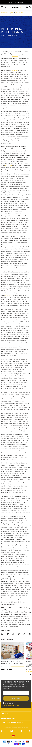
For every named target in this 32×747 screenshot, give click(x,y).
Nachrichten (19, 12)
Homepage (4, 12)
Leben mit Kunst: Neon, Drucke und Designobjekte (12, 662)
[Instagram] (12, 731)
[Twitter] (30, 731)
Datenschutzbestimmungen (11, 705)
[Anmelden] (27, 7)
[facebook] (2, 731)
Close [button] (16, 713)
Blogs (11, 12)
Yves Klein (15, 56)
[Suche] (6, 7)
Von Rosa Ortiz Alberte (17, 666)
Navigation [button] (2, 7)
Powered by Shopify (22, 727)
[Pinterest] (21, 731)
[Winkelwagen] (30, 7)
